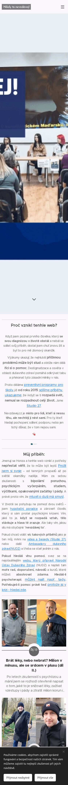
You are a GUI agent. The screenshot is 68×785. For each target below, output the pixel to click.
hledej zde (18, 590)
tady (61, 580)
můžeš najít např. (41, 580)
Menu (62, 6)
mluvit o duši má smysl (46, 497)
